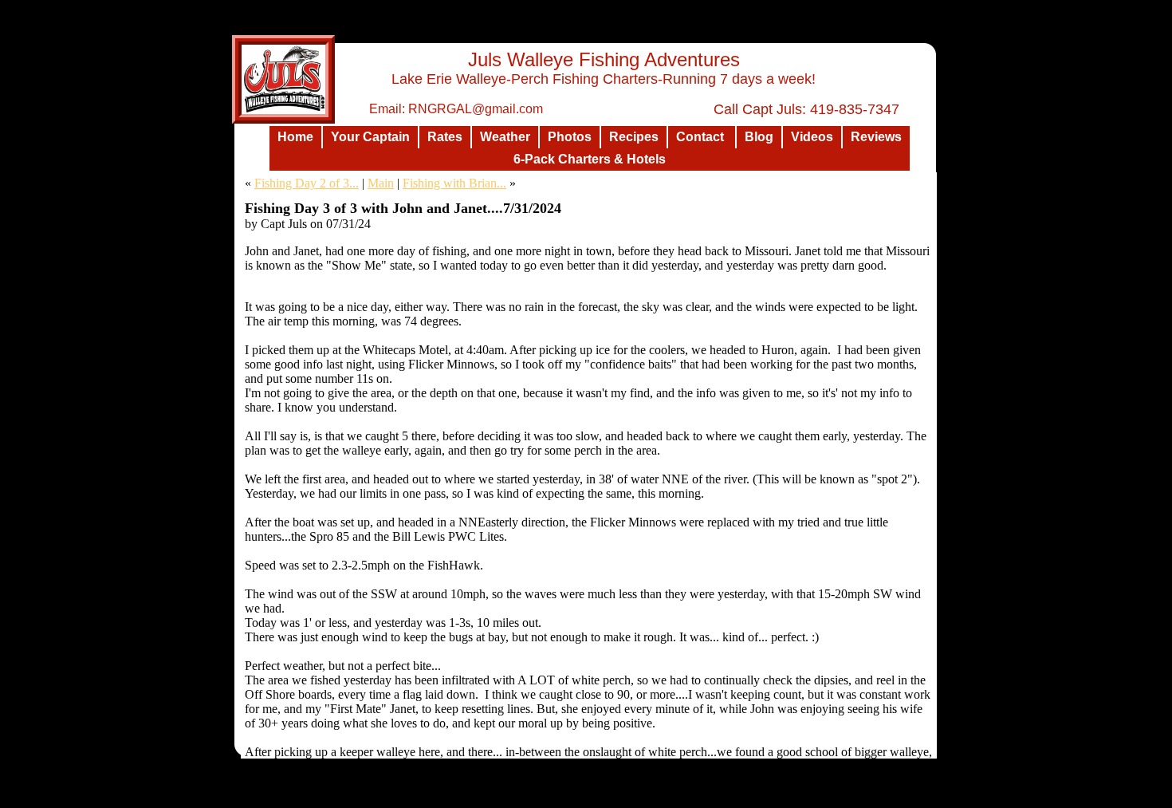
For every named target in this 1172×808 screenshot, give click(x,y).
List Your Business (772, 794)
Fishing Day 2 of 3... (306, 183)
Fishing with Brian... (454, 183)
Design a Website (689, 794)
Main (381, 183)
